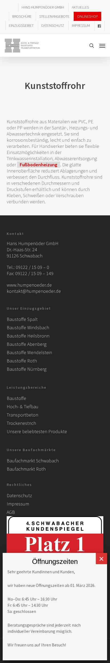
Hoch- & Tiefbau (22, 406)
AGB (11, 512)
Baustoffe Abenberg (26, 344)
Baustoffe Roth (22, 361)
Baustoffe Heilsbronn (28, 336)
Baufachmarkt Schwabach (33, 461)
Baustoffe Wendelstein (29, 352)
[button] (102, 45)
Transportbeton (22, 415)
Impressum (18, 504)
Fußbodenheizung (38, 165)
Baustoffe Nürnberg (26, 369)
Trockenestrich (21, 423)
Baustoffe (16, 398)
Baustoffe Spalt (22, 319)
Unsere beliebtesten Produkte (37, 431)
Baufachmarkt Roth (26, 469)
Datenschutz (19, 495)
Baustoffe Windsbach (28, 327)
